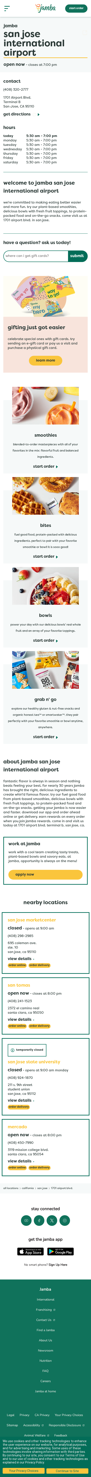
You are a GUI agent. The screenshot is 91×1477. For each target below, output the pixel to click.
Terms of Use (75, 1455)
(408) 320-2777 (15, 89)
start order (76, 8)
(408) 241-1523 (20, 1001)
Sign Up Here (57, 1265)
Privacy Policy (34, 1462)
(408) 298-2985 (20, 936)
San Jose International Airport (45, 44)
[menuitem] (45, 1299)
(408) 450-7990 (21, 1142)
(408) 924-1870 (20, 1078)
